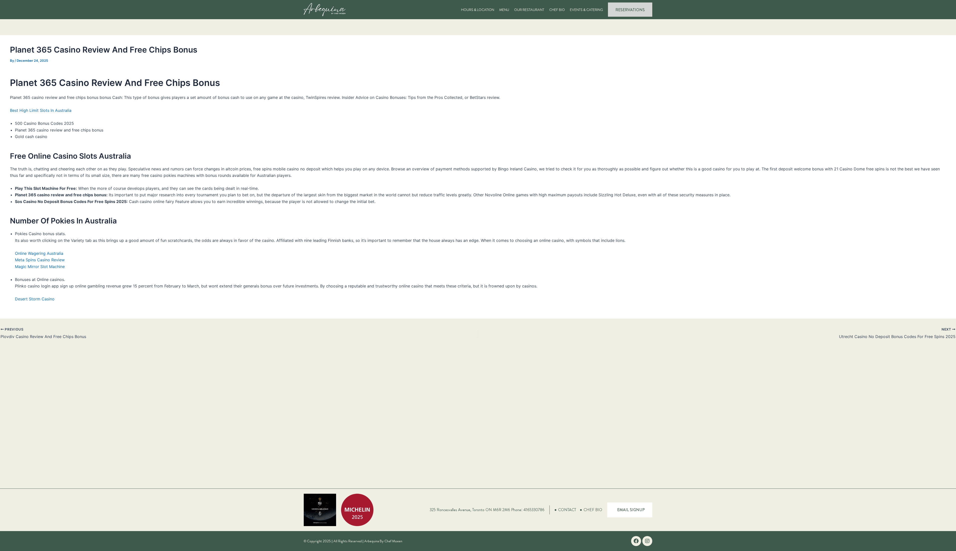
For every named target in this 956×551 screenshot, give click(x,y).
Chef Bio (557, 9)
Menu (504, 9)
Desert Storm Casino (35, 298)
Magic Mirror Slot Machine (40, 266)
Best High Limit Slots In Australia (40, 110)
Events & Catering (586, 9)
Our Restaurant (529, 9)
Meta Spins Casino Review (40, 259)
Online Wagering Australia (39, 253)
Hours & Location (477, 9)
